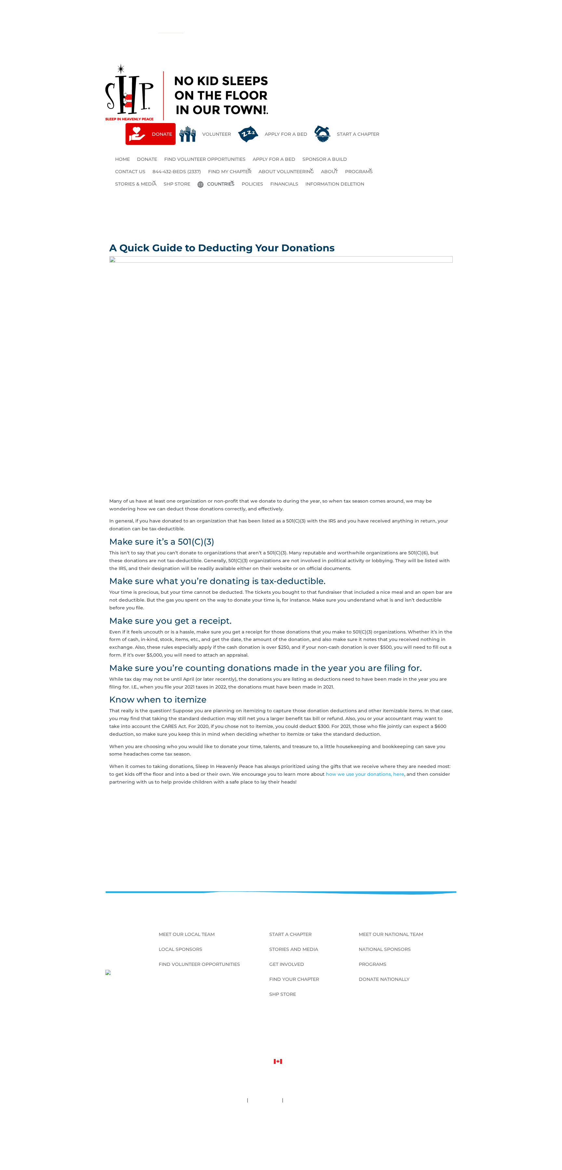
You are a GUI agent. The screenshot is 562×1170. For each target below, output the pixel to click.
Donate (147, 159)
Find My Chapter (229, 171)
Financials (284, 184)
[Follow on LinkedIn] (430, 1030)
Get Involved (286, 964)
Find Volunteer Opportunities (205, 159)
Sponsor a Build (324, 159)
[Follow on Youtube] (451, 1030)
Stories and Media (293, 949)
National (167, 30)
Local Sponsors (180, 949)
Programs (359, 171)
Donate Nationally (384, 979)
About (329, 171)
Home (122, 159)
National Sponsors (385, 949)
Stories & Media (135, 184)
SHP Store (177, 184)
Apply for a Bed (274, 159)
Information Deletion (334, 184)
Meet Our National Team (391, 934)
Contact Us (130, 171)
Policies (252, 184)
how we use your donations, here (365, 774)
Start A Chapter (290, 934)
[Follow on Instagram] (441, 1030)
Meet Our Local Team (187, 934)
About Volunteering (286, 171)
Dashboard (281, 1135)
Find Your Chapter (294, 979)
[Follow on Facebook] (420, 1030)
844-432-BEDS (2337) (177, 171)
